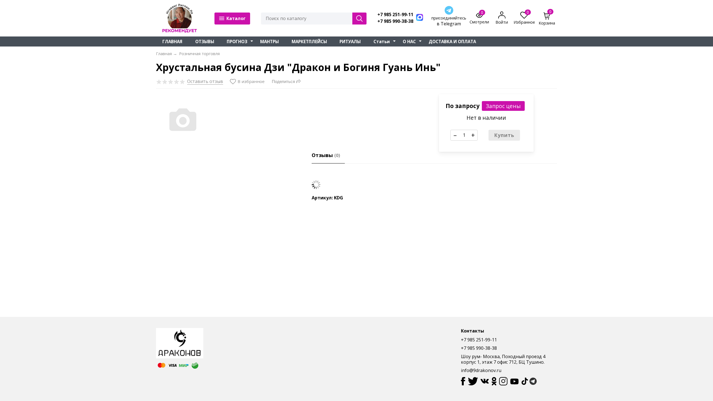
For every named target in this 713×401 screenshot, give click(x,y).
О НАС (409, 41)
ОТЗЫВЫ (204, 41)
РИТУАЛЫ (350, 41)
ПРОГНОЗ (237, 41)
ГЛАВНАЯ (172, 41)
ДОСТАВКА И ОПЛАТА (452, 41)
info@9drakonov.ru (481, 370)
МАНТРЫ (269, 41)
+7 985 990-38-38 (395, 21)
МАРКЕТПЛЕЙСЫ (309, 41)
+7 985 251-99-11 (395, 15)
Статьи (381, 41)
